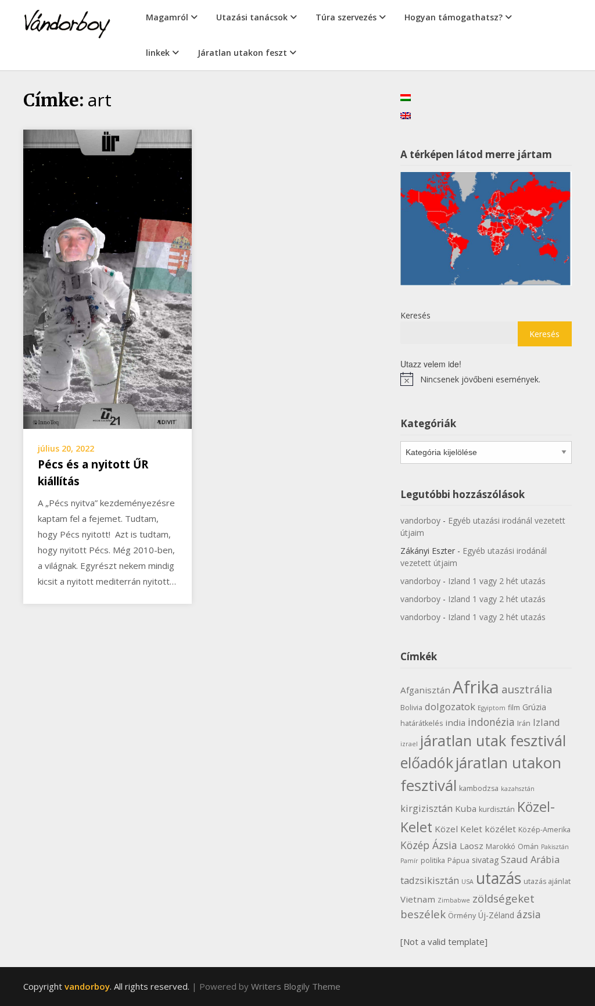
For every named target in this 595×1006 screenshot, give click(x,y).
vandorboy (420, 520)
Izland (546, 722)
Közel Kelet (458, 829)
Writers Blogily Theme (295, 986)
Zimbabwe (454, 900)
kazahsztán (518, 789)
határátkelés (421, 723)
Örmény (462, 916)
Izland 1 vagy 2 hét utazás (497, 580)
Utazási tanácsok (252, 17)
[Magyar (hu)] (405, 96)
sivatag (485, 859)
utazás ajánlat (547, 881)
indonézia (491, 722)
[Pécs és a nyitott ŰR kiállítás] (107, 278)
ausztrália (527, 689)
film (514, 708)
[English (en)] (405, 114)
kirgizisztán (426, 808)
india (455, 722)
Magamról (167, 17)
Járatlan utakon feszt (242, 52)
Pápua (458, 860)
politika (433, 860)
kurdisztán (497, 809)
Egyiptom (492, 708)
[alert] (486, 379)
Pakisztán (555, 847)
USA (467, 882)
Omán (528, 846)
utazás (498, 878)
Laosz (471, 845)
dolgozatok (450, 706)
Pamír (409, 861)
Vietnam (417, 899)
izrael (409, 744)
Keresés (415, 315)
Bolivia (411, 708)
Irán (524, 723)
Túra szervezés (346, 17)
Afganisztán (425, 690)
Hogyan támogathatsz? (453, 17)
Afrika (476, 687)
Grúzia (534, 707)
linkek (158, 52)
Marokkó (500, 846)
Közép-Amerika (544, 830)
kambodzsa (479, 788)
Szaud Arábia (530, 859)
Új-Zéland (496, 915)
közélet (500, 829)
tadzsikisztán (429, 880)
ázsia (529, 914)
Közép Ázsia (428, 845)
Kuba (465, 808)
